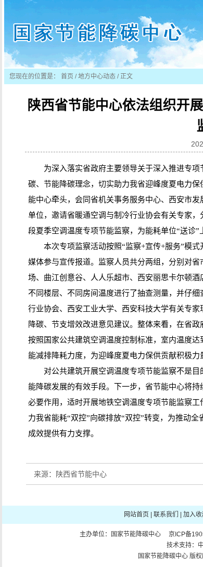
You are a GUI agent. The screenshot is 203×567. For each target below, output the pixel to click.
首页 (67, 76)
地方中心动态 (97, 76)
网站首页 (136, 514)
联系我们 (166, 514)
